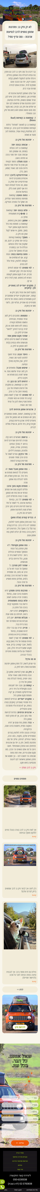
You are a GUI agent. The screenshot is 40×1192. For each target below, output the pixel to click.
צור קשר (20, 1169)
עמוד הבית (20, 1153)
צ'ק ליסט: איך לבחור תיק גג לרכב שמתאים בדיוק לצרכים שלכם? (20, 890)
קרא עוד (34, 836)
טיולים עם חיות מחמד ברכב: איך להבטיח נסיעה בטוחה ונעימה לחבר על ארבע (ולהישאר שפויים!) (21, 974)
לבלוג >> (20, 989)
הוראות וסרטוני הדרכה (20, 1161)
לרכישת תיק (20, 1027)
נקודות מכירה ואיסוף (20, 1157)
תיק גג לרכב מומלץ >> (27, 767)
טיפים (20, 1165)
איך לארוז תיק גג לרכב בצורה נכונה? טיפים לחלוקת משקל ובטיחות (20, 831)
